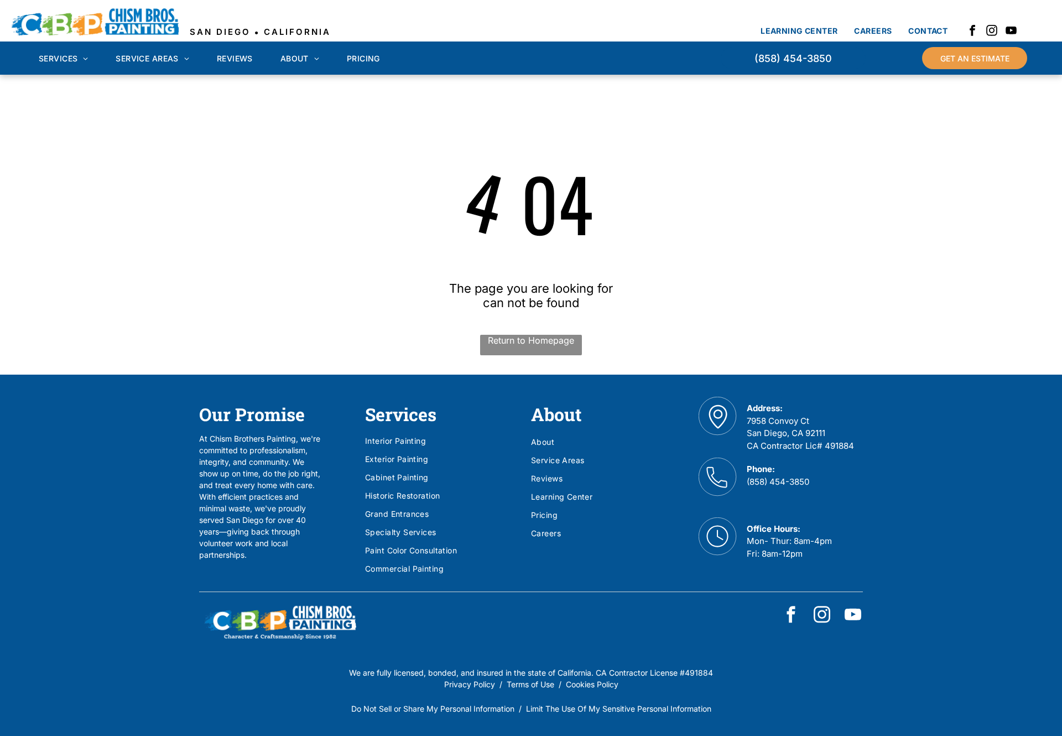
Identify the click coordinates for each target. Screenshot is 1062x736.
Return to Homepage (531, 340)
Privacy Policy (469, 684)
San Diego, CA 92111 (786, 433)
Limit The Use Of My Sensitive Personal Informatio (616, 708)
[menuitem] (799, 30)
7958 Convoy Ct (778, 421)
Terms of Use (530, 684)
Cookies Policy (592, 684)
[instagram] (991, 32)
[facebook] (972, 32)
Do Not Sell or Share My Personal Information (432, 708)
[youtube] (1011, 32)
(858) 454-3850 (778, 481)
